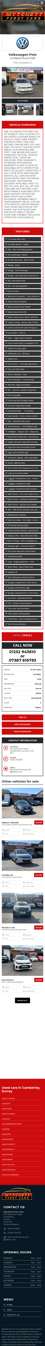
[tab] (22, 125)
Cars (9, 1310)
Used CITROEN (8, 1098)
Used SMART (7, 1159)
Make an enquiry (22, 731)
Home (10, 1305)
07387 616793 (22, 660)
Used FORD (7, 1108)
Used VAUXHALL (9, 1169)
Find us (22, 717)
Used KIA (6, 1119)
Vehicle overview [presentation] (22, 124)
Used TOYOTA (8, 1164)
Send (27, 85)
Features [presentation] (22, 231)
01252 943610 (22, 651)
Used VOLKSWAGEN (10, 1174)
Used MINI (6, 1134)
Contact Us (13, 1315)
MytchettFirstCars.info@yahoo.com (20, 771)
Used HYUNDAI (8, 1113)
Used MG (6, 1129)
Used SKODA (7, 1154)
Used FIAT (6, 1103)
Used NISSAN (7, 1139)
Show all (22, 1000)
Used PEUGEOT (8, 1144)
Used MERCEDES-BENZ (11, 1124)
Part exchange (22, 724)
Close (38, 85)
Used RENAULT (8, 1149)
